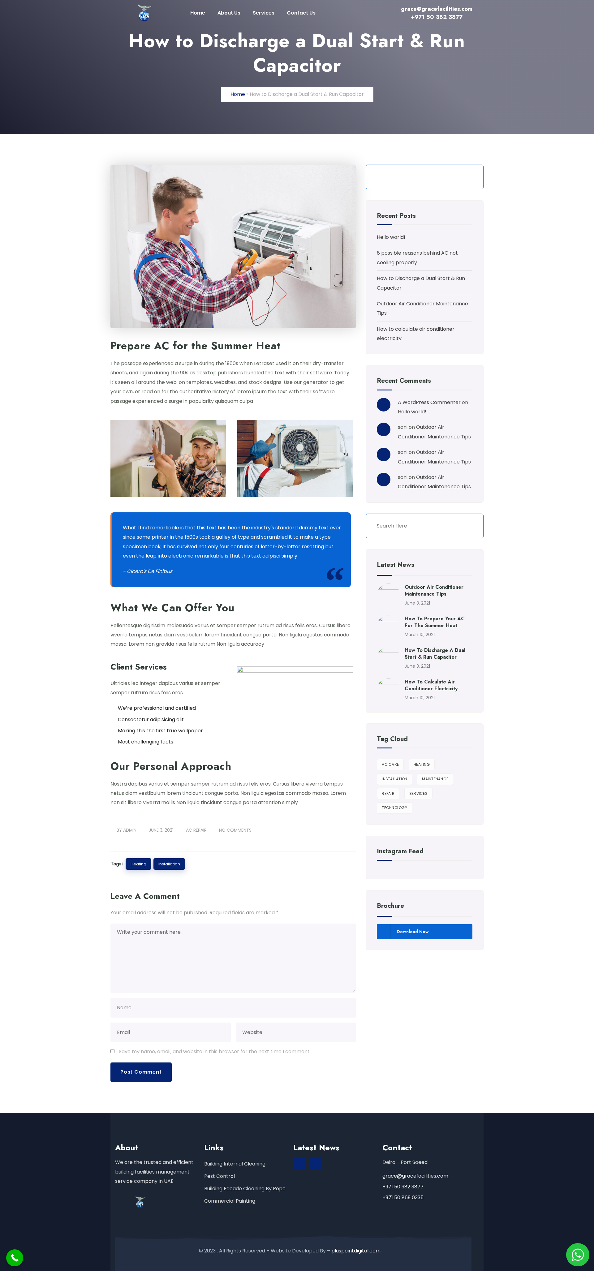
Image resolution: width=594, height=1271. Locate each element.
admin (129, 830)
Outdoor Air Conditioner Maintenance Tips (434, 590)
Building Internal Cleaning (234, 1163)
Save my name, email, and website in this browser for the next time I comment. (215, 1051)
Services (418, 793)
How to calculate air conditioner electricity (431, 685)
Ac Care (390, 764)
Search (468, 177)
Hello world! (391, 237)
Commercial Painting (229, 1200)
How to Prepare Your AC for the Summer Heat (435, 622)
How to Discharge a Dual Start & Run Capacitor (435, 654)
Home (237, 94)
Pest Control (219, 1176)
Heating (138, 864)
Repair (388, 793)
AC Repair (196, 830)
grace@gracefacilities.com (415, 1175)
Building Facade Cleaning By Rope (245, 1188)
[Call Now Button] (14, 1257)
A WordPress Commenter (429, 402)
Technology (394, 807)
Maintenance (435, 779)
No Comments (235, 830)
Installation (169, 864)
